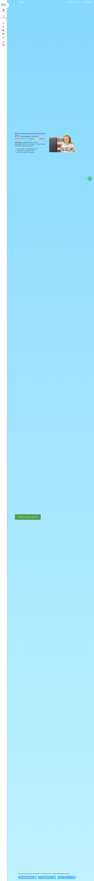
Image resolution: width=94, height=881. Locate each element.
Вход (3, 11)
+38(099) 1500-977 (72, 2)
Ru (22, 2)
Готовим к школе (26, 877)
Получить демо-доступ (27, 517)
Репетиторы (45, 877)
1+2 (65, 877)
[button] (90, 179)
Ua (20, 2)
